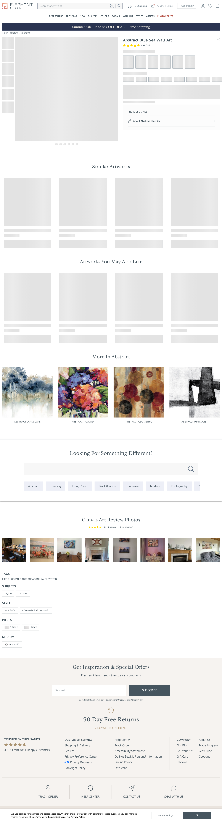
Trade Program (208, 745)
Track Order (122, 745)
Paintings (13, 644)
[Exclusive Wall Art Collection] (133, 485)
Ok (197, 815)
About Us (205, 740)
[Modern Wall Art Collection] (155, 485)
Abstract (25, 33)
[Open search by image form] (112, 6)
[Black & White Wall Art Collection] (107, 485)
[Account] (203, 7)
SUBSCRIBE (149, 690)
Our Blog (182, 745)
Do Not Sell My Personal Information (138, 756)
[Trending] (55, 485)
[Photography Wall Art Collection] (179, 485)
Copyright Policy (74, 768)
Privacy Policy (78, 817)
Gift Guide (205, 751)
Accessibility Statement (130, 751)
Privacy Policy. (136, 700)
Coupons (204, 756)
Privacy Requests (81, 762)
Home (5, 33)
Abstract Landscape (27, 421)
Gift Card (182, 756)
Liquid (8, 593)
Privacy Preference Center (81, 756)
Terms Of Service (118, 700)
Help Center (122, 740)
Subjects (14, 33)
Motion (23, 593)
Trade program (187, 6)
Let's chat (121, 768)
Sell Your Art (185, 751)
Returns (69, 751)
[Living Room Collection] (80, 485)
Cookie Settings (56, 817)
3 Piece (14, 627)
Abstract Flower (83, 421)
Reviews (182, 762)
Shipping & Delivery (77, 745)
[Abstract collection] (33, 485)
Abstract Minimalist (195, 421)
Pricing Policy (123, 762)
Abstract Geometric (139, 421)
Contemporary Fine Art (36, 610)
